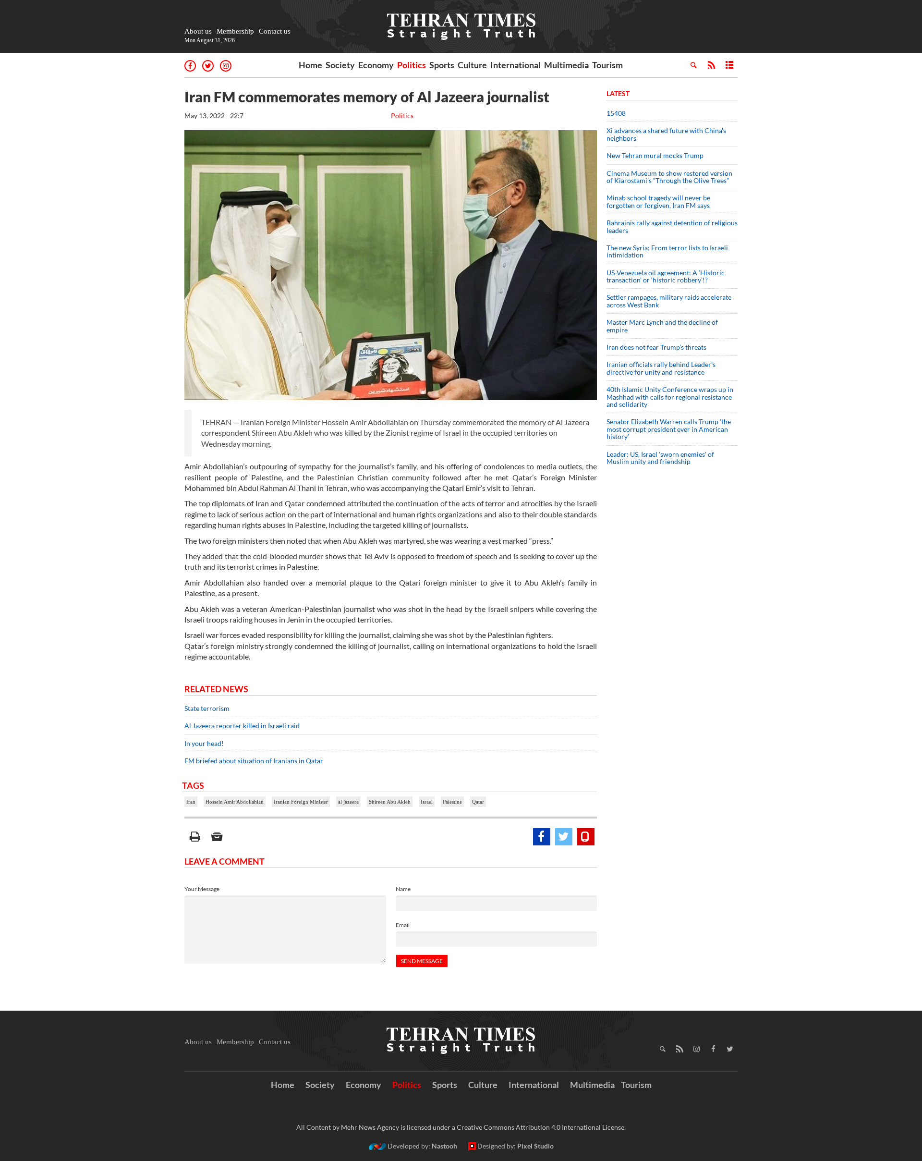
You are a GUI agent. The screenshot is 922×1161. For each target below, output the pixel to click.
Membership (235, 31)
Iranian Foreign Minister (301, 802)
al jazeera (348, 802)
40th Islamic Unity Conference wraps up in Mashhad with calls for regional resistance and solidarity (670, 396)
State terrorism (207, 708)
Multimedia (566, 65)
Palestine (452, 802)
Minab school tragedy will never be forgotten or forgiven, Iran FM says (658, 201)
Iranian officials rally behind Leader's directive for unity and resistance (661, 368)
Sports (441, 65)
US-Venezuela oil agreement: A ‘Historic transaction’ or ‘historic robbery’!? (666, 276)
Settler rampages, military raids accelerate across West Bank (669, 300)
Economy (376, 65)
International (515, 65)
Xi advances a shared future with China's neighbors (666, 134)
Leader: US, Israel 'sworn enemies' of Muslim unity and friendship (660, 457)
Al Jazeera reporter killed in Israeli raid (242, 725)
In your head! (204, 743)
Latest (618, 93)
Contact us (275, 31)
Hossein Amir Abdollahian (235, 802)
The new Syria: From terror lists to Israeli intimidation (667, 251)
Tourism (607, 65)
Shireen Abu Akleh (390, 802)
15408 (616, 113)
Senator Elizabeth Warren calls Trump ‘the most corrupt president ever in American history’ (669, 428)
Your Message (201, 888)
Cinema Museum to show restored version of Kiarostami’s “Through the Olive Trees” (669, 176)
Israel (427, 802)
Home (310, 65)
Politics (411, 65)
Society (340, 65)
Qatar (478, 802)
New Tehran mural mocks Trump (655, 155)
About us (198, 31)
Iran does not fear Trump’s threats (656, 347)
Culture (472, 65)
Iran (190, 802)
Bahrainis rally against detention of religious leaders (672, 226)
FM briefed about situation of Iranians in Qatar (253, 761)
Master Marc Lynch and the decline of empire (662, 325)
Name (403, 888)
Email (403, 925)
